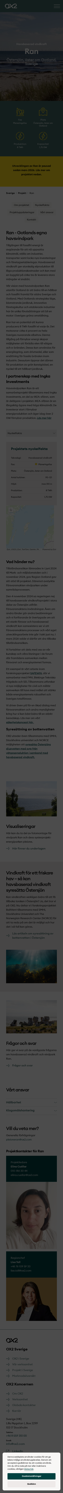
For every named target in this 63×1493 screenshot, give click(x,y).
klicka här (28, 1469)
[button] (31, 1476)
